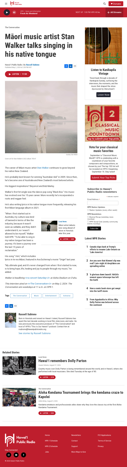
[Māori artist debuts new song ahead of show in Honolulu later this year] (49, 226)
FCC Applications (104, 435)
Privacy (101, 446)
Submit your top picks (103, 177)
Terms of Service (104, 441)
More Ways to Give (78, 452)
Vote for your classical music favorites (103, 149)
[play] (7, 12)
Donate (117, 3)
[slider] (18, 12)
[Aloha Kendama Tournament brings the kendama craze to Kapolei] (19, 397)
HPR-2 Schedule (51, 446)
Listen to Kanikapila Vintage (103, 71)
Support (74, 446)
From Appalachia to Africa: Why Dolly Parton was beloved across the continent (104, 302)
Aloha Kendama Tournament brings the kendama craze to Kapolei (80, 394)
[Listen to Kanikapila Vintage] (103, 45)
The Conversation (12, 27)
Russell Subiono (32, 64)
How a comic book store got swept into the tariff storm (105, 289)
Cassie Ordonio (43, 365)
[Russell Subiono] (10, 320)
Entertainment (51, 296)
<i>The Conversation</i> (39, 283)
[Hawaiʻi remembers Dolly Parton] (19, 365)
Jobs (47, 452)
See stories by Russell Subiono (35, 333)
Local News (63, 222)
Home (47, 435)
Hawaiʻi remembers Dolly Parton (62, 361)
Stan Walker (43, 167)
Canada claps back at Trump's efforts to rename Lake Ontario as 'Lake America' (105, 249)
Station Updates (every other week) (103, 210)
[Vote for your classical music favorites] (103, 123)
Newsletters (76, 435)
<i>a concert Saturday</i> (37, 278)
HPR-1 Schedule (51, 441)
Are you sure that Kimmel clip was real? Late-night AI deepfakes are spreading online (105, 263)
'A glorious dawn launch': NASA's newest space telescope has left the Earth (104, 277)
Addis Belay (42, 401)
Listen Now (103, 94)
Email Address (93, 199)
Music (36, 296)
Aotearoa (66, 296)
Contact (74, 441)
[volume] (14, 12)
